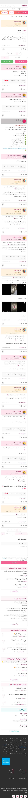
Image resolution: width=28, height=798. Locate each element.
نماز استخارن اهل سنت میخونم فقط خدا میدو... (16, 610)
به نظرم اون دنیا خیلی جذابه (20, 702)
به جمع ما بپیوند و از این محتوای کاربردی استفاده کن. (14, 148)
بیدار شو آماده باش (22, 673)
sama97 (25, 581)
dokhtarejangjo (20, 704)
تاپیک (12, 12)
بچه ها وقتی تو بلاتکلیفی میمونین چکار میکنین (16, 608)
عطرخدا (25, 575)
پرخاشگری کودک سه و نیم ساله (20, 715)
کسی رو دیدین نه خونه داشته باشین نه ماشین (16, 579)
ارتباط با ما (11, 778)
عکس (8, 9)
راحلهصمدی (21, 690)
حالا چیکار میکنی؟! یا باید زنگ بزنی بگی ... (17, 618)
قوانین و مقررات (22, 778)
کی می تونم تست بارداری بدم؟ (20, 721)
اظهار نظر (20, 61)
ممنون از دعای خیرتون (21, 604)
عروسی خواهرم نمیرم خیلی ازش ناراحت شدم (17, 641)
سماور (19, 30)
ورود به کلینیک (15, 731)
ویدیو (3, 9)
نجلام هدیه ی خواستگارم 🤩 (20, 634)
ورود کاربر (9, 6)
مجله (25, 9)
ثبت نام (2, 6)
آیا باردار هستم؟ (23, 727)
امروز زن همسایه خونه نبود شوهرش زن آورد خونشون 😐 (14, 662)
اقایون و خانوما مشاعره (21, 688)
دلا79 (22, 644)
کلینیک (13, 9)
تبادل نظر (19, 9)
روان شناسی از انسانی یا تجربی (20, 585)
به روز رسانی (21, 534)
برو (4, 57)
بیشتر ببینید (14, 591)
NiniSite (18, 120)
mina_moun (24, 664)
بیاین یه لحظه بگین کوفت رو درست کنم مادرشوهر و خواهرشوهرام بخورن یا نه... (15, 616)
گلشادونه (25, 587)
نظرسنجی (5, 12)
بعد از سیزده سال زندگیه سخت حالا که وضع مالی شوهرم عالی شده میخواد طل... (16, 648)
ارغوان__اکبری (21, 651)
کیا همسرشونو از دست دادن (20, 602)
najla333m (21, 636)
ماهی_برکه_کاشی (23, 675)
